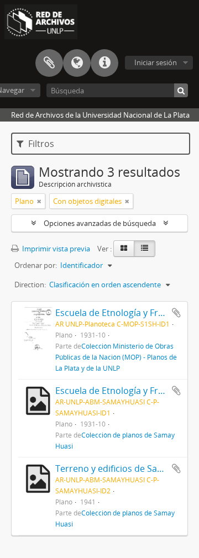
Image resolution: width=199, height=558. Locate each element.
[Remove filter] (39, 201)
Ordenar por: (35, 265)
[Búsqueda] (181, 90)
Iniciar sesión (155, 62)
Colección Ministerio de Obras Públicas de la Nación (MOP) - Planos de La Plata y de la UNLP (116, 356)
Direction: (30, 284)
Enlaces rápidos (104, 63)
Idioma (77, 63)
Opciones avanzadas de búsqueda (100, 223)
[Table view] (144, 248)
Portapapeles (49, 63)
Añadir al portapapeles (176, 312)
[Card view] (123, 248)
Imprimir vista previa (55, 249)
